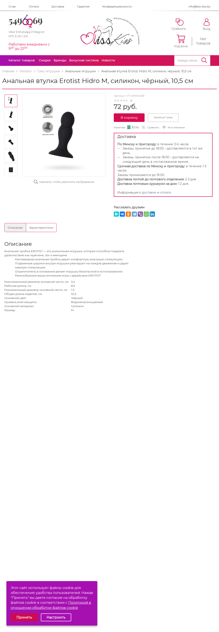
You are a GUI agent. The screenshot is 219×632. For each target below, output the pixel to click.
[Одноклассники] (128, 214)
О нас (12, 6)
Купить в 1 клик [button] (163, 117)
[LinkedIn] (152, 214)
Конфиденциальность (117, 6)
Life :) (20, 36)
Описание (15, 227)
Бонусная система (84, 60)
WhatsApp (24, 32)
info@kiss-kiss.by (199, 6)
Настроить (56, 617)
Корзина (181, 46)
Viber (12, 32)
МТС (12, 36)
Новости (108, 60)
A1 (26, 36)
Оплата (34, 6)
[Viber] (140, 214)
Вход (206, 29)
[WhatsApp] (146, 214)
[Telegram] (134, 214)
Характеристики (41, 227)
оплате (165, 192)
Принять (24, 617)
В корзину (129, 117)
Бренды (60, 60)
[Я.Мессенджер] (116, 214)
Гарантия (83, 6)
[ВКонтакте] (122, 214)
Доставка (58, 6)
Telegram (39, 32)
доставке (149, 192)
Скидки (45, 60)
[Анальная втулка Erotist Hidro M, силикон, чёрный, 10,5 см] (64, 135)
